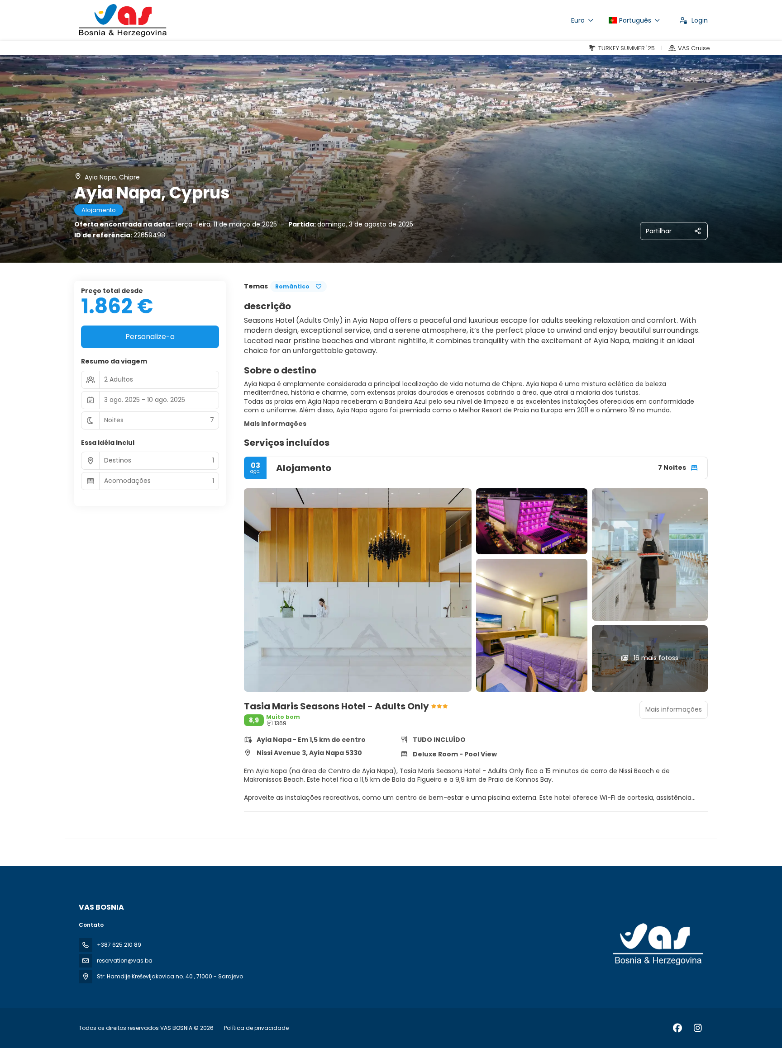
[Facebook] (677, 1028)
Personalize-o (150, 336)
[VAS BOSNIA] (657, 944)
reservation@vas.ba (125, 960)
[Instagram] (697, 1028)
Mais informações (275, 423)
